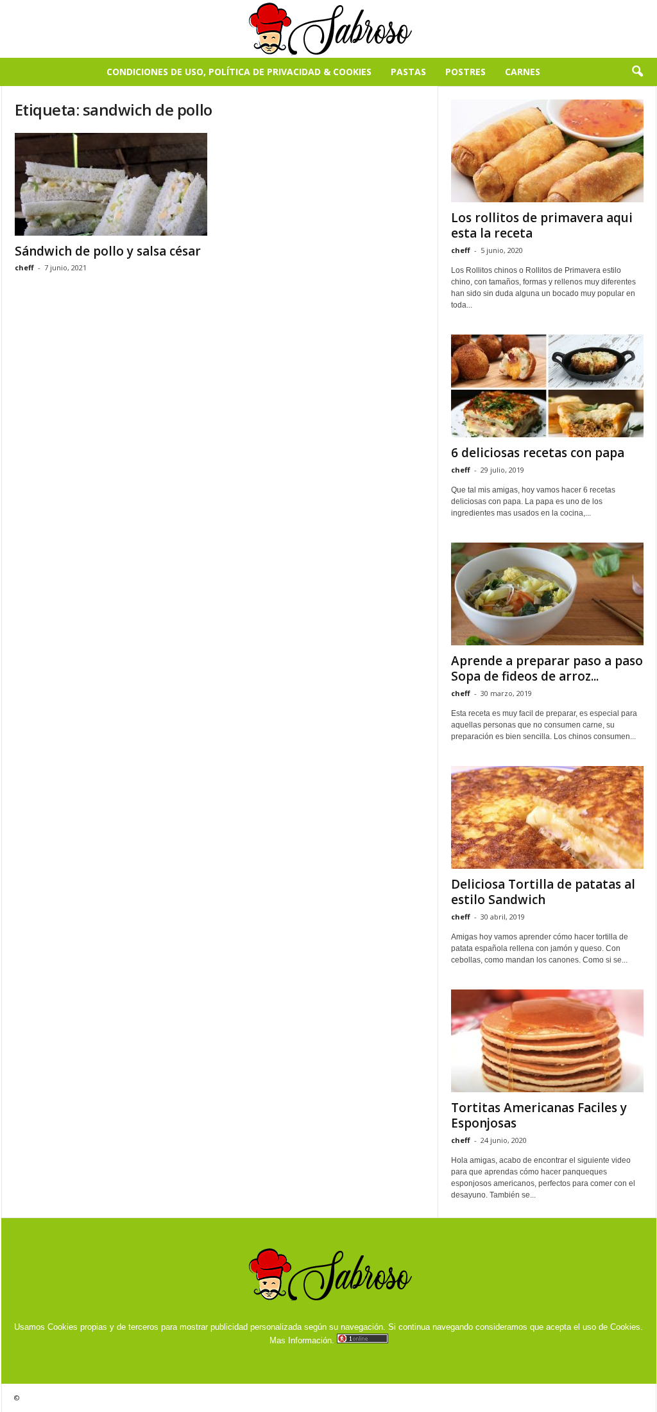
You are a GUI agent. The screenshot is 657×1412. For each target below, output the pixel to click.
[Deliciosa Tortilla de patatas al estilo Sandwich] (547, 817)
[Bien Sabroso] (328, 29)
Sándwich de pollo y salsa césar (108, 251)
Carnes (522, 71)
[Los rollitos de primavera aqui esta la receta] (547, 151)
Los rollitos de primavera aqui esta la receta (542, 225)
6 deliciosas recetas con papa (537, 452)
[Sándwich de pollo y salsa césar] (111, 184)
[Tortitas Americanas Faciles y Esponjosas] (547, 1040)
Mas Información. (301, 1340)
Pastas (408, 71)
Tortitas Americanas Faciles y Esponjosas (539, 1115)
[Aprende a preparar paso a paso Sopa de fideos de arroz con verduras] (547, 594)
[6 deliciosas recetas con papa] (547, 386)
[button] (637, 72)
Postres (465, 71)
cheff (24, 267)
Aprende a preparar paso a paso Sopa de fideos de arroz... (547, 668)
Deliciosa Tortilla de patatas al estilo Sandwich (543, 892)
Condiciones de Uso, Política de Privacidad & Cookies (239, 71)
